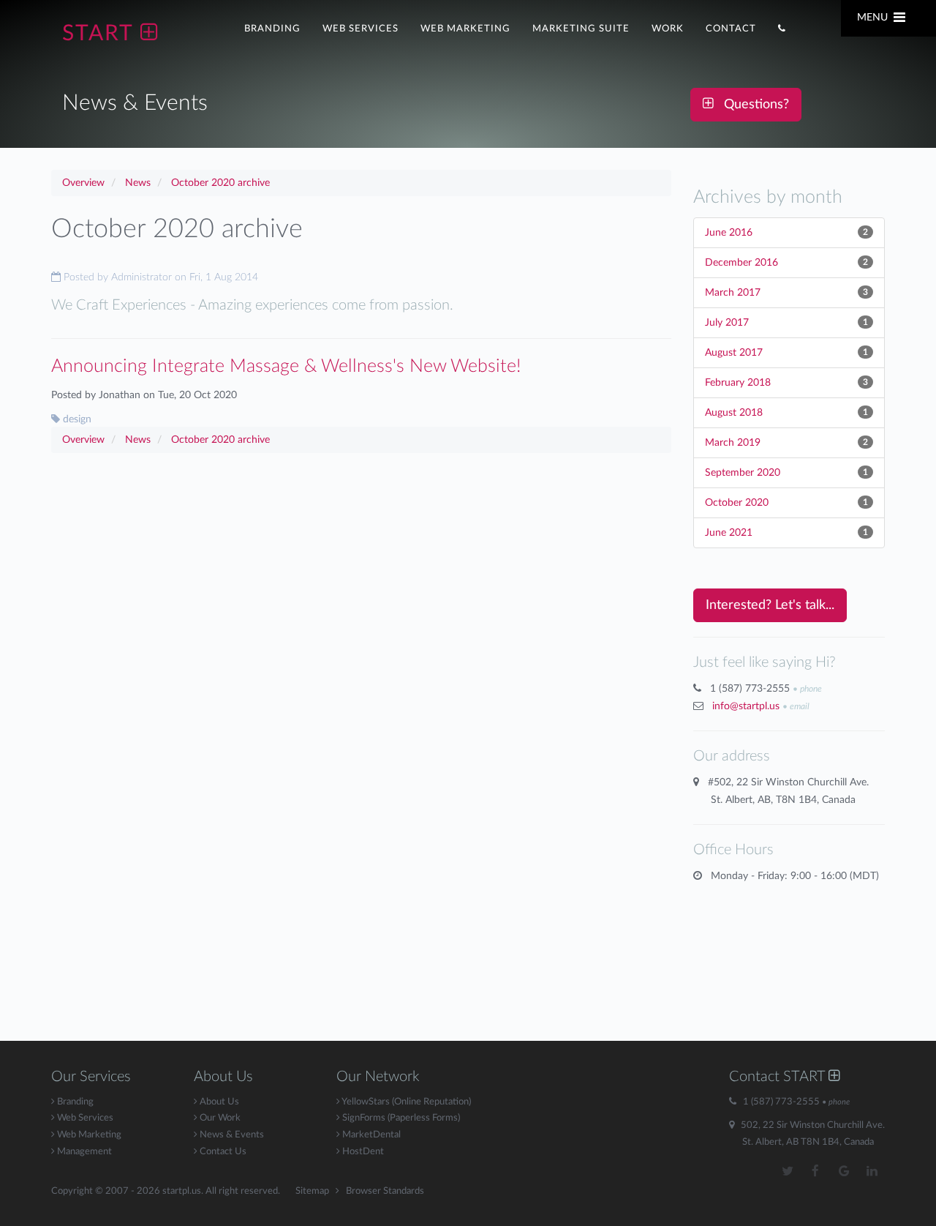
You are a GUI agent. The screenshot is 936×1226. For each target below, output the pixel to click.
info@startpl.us (746, 706)
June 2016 (728, 233)
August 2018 (734, 413)
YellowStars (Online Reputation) (405, 1102)
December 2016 (741, 263)
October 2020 (737, 503)
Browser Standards (385, 1191)
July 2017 (727, 323)
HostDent (362, 1151)
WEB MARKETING (465, 28)
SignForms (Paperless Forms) (400, 1118)
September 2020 (742, 473)
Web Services (84, 1118)
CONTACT (731, 28)
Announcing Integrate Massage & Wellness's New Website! (286, 366)
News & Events (230, 1135)
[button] (782, 27)
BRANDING (272, 28)
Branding (74, 1102)
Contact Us (221, 1151)
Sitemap (312, 1191)
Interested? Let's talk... (770, 605)
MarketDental (370, 1135)
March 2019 (732, 443)
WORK (668, 28)
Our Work (219, 1118)
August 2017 (734, 353)
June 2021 (728, 533)
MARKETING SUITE (581, 28)
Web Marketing (88, 1135)
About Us (218, 1102)
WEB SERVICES (360, 28)
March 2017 (732, 293)
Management (83, 1151)
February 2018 (738, 383)
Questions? (751, 104)
